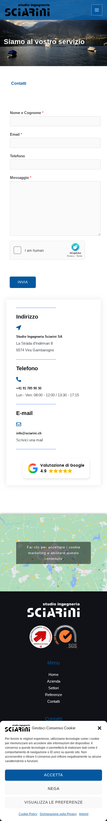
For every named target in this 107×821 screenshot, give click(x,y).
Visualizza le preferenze (53, 802)
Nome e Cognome (27, 113)
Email (16, 134)
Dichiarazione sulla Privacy (58, 814)
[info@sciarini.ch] (18, 424)
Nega (53, 788)
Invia (23, 282)
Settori (53, 688)
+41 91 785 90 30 (28, 388)
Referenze (53, 695)
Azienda (53, 681)
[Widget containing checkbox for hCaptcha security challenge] (47, 250)
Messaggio (20, 178)
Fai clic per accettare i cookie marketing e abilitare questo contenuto (53, 553)
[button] (99, 728)
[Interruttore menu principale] (97, 10)
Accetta (53, 775)
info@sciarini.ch (29, 433)
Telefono (17, 156)
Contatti (53, 701)
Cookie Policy (28, 814)
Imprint (83, 814)
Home (53, 675)
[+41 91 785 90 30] (18, 379)
